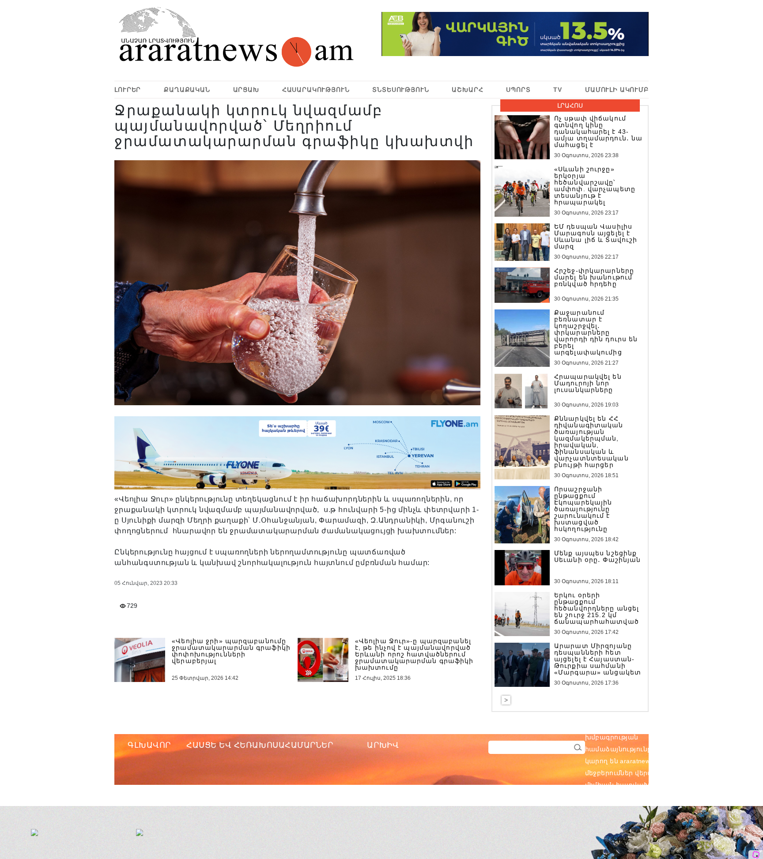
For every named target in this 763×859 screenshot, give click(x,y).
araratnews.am (684, 725)
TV (557, 89)
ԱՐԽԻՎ (383, 745)
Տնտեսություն (400, 89)
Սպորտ (518, 89)
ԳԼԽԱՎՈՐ (149, 745)
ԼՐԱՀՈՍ (570, 105)
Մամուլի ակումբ (617, 89)
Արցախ (246, 89)
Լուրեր (127, 89)
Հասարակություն (316, 89)
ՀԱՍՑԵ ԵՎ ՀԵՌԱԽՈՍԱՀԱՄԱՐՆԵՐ (259, 745)
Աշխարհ (467, 89)
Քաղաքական (187, 89)
